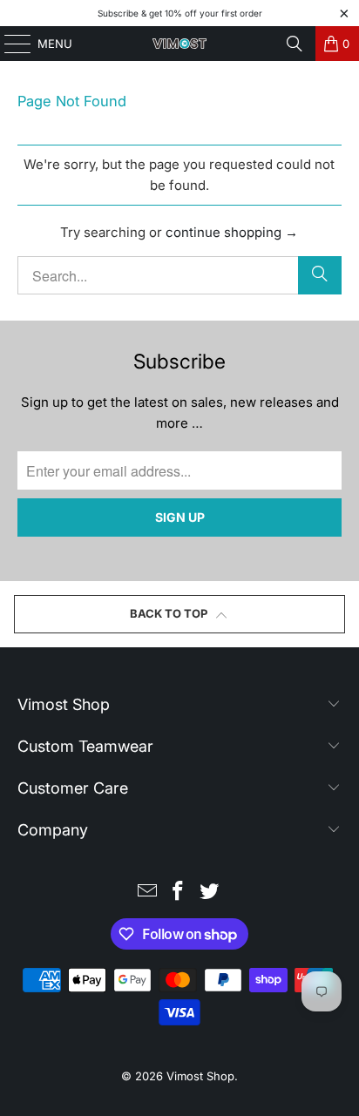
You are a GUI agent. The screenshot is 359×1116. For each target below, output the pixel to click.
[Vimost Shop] (179, 43)
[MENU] (9, 43)
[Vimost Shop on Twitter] (210, 892)
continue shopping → (232, 232)
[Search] (294, 43)
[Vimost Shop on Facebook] (179, 892)
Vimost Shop (200, 1076)
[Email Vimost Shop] (147, 892)
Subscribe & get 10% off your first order (180, 13)
